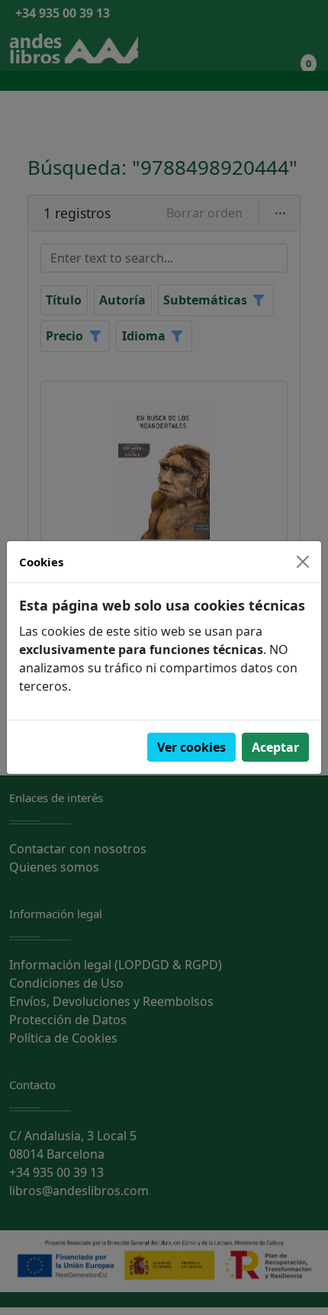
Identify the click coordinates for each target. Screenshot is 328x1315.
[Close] (303, 562)
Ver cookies (191, 747)
